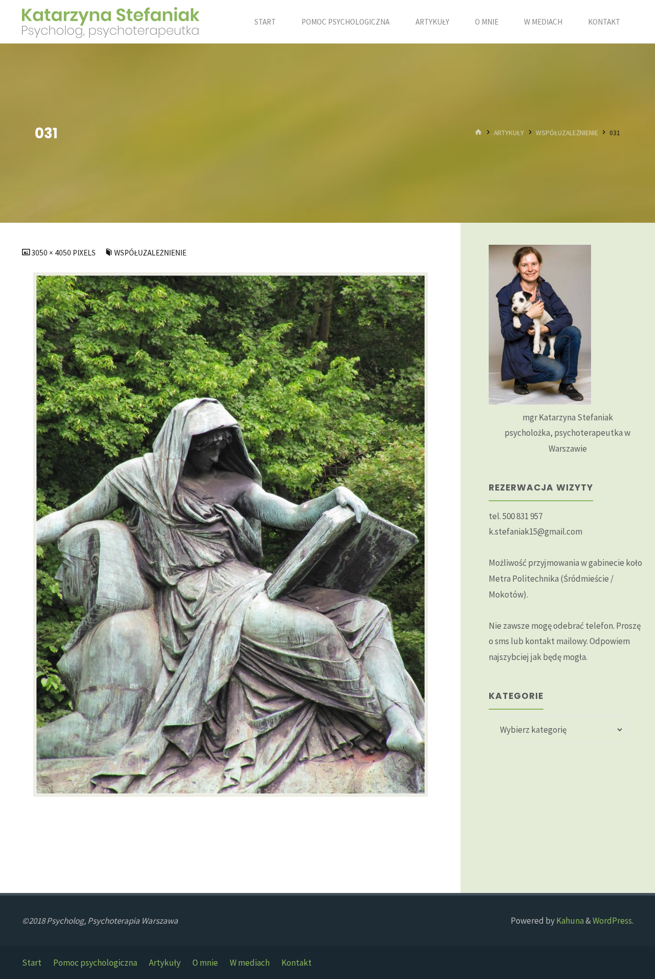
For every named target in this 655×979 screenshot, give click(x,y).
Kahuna (569, 920)
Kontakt (296, 962)
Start (31, 962)
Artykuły (509, 133)
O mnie (205, 962)
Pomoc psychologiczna (95, 962)
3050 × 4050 (52, 253)
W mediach (250, 962)
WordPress (612, 920)
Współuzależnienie (567, 133)
